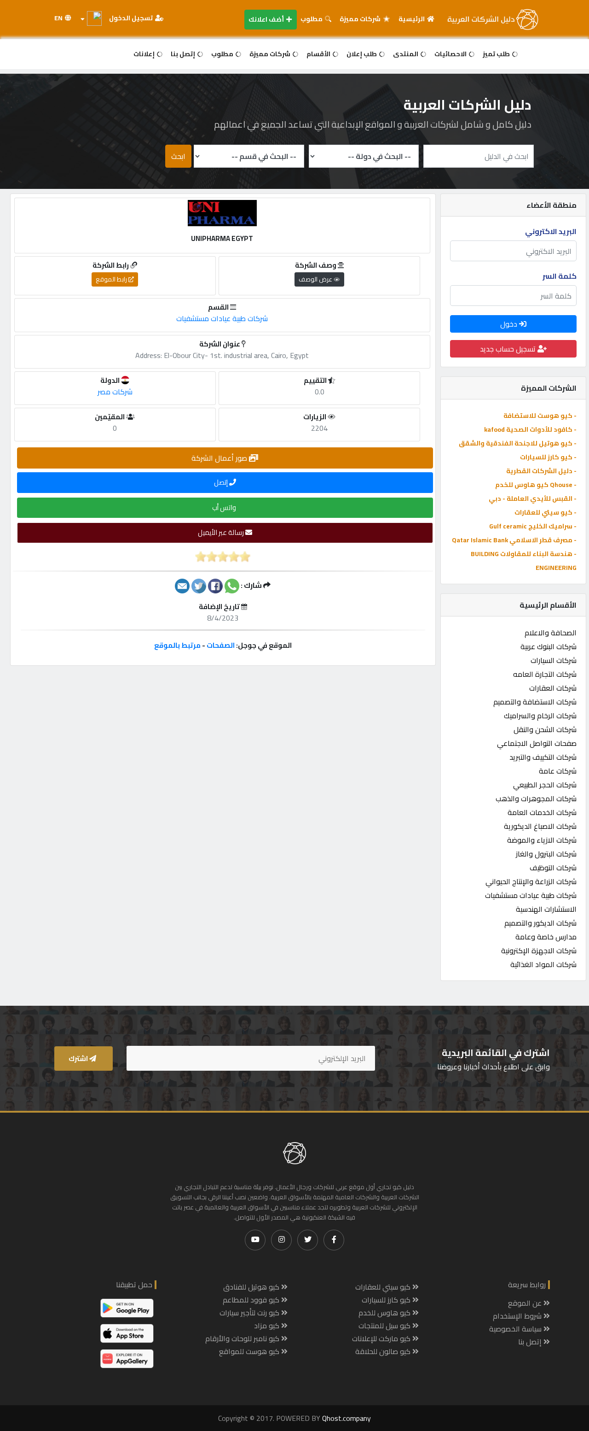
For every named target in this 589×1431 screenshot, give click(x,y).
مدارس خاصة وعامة (546, 937)
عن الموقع (525, 1302)
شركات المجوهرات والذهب (536, 798)
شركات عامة (558, 771)
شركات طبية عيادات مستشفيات (531, 895)
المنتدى (406, 54)
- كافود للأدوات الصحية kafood (530, 429)
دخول (509, 324)
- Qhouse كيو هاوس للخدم (536, 485)
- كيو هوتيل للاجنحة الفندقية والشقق (518, 443)
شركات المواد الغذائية (543, 964)
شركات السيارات (554, 660)
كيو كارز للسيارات (387, 1299)
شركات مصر (115, 392)
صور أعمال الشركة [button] (220, 458)
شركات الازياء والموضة (542, 840)
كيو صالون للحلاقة (383, 1351)
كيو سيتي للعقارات (383, 1286)
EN (59, 18)
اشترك (79, 1058)
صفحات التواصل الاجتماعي (537, 743)
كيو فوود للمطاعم (252, 1299)
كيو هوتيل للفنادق (252, 1286)
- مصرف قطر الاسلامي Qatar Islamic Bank (514, 540)
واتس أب (224, 507)
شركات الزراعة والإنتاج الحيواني (531, 881)
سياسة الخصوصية (516, 1328)
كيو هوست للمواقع (250, 1351)
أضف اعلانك (266, 19)
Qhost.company (346, 1418)
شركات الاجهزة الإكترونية (539, 950)
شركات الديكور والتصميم (540, 923)
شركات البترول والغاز (546, 854)
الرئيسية (412, 19)
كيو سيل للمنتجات (385, 1325)
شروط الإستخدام (518, 1315)
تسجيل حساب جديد (508, 349)
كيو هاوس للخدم (385, 1312)
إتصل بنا (183, 54)
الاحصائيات (451, 54)
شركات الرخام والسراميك (540, 715)
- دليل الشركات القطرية (541, 471)
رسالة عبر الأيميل (221, 532)
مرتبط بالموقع (177, 645)
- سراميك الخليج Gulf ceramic (533, 526)
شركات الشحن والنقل (545, 729)
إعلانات (144, 54)
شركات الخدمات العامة (542, 812)
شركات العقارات (553, 688)
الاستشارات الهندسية (546, 909)
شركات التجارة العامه (545, 674)
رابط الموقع (112, 279)
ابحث (178, 156)
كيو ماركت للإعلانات (382, 1338)
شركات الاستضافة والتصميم (535, 702)
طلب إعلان (362, 54)
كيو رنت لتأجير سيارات (250, 1312)
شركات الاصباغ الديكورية (540, 826)
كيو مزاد (267, 1325)
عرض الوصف (316, 279)
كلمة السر (560, 276)
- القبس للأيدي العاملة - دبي (533, 498)
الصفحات (221, 645)
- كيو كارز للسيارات (548, 457)
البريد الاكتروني (551, 231)
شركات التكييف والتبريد (543, 757)
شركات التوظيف (553, 867)
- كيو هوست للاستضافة (540, 416)
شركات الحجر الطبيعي (545, 785)
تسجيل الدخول (131, 18)
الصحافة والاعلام (551, 632)
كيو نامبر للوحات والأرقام (243, 1338)
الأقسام (319, 54)
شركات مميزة (361, 19)
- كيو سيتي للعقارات (545, 512)
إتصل (221, 482)
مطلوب (312, 19)
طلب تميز (497, 54)
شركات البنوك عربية (548, 646)
